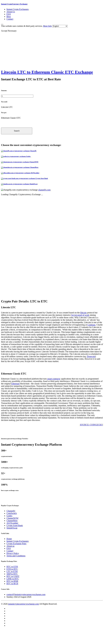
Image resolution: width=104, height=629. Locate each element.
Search (17, 131)
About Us (10, 12)
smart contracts (53, 379)
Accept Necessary (9, 31)
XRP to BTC (12, 574)
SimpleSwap (11, 528)
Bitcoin (83, 312)
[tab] (52, 151)
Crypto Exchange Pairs (16, 543)
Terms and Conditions (15, 556)
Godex (9, 516)
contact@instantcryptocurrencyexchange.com (25, 594)
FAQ (8, 14)
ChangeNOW (12, 518)
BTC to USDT (12, 576)
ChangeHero (11, 520)
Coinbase (91, 325)
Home (9, 539)
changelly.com (44, 190)
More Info (47, 26)
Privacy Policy (12, 553)
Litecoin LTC (7, 107)
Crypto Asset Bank (14, 525)
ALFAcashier (12, 523)
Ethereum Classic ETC (11, 118)
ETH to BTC (12, 569)
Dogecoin (91, 356)
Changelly (10, 511)
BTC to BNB (12, 581)
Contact (9, 19)
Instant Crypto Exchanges (17, 9)
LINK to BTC (12, 579)
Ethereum (15, 383)
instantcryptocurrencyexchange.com (23, 604)
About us (10, 546)
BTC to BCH (12, 583)
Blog (8, 16)
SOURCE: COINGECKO (91, 425)
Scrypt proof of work (80, 315)
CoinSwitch (11, 513)
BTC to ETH (12, 566)
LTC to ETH (12, 571)
